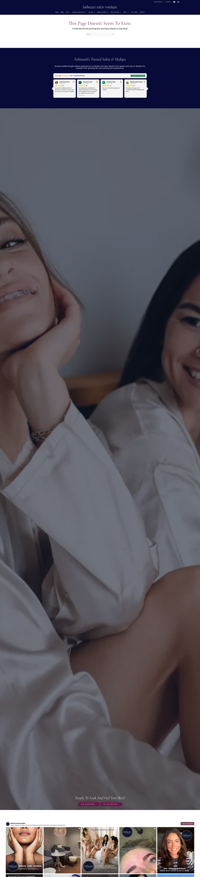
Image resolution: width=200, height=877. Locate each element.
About (125, 12)
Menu (62, 12)
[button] (147, 88)
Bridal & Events (102, 12)
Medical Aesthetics (79, 12)
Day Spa (91, 12)
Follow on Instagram (187, 823)
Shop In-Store (115, 12)
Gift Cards (134, 12)
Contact (142, 12)
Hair (67, 12)
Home (57, 12)
